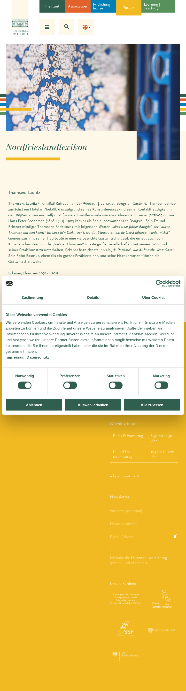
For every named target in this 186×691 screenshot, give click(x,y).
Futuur (128, 7)
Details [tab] (93, 297)
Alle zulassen (152, 405)
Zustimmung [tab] (32, 297)
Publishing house (101, 6)
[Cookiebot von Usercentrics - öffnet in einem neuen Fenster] (159, 283)
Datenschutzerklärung (149, 557)
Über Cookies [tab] (153, 297)
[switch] (70, 385)
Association (77, 6)
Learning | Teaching (152, 6)
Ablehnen (34, 405)
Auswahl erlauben (93, 405)
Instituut (52, 6)
